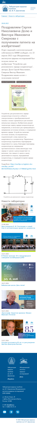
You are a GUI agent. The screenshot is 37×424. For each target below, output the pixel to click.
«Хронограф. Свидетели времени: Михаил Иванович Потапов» (16, 314)
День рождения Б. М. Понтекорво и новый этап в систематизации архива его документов (18, 227)
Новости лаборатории (16, 16)
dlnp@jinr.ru (10, 405)
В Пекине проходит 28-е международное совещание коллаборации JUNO (16, 257)
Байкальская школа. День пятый (13, 285)
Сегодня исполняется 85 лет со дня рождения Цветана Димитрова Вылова (18, 343)
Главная (4, 16)
